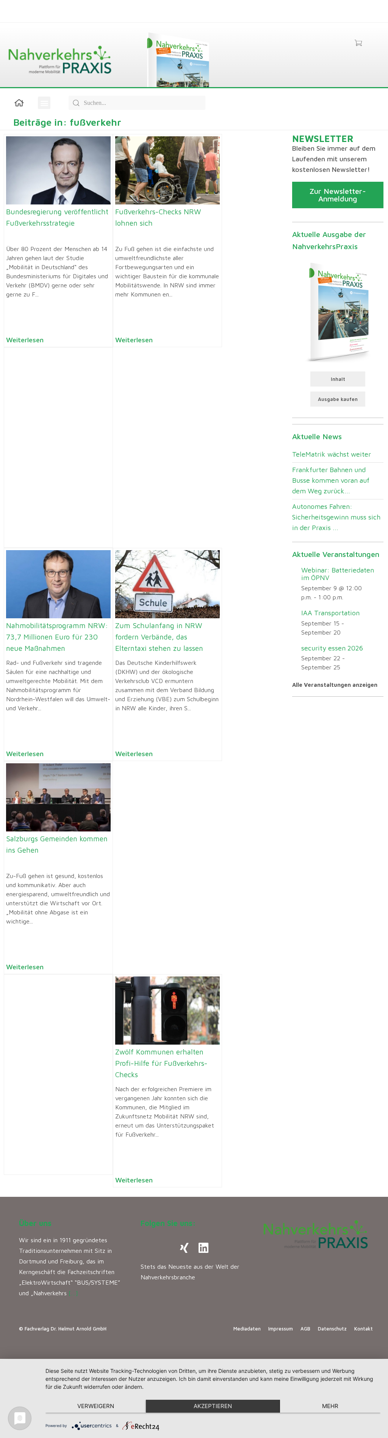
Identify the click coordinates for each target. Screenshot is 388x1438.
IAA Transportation (330, 613)
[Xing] (184, 1248)
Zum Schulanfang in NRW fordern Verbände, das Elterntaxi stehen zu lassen (159, 636)
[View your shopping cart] (358, 43)
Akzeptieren (213, 1406)
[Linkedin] (203, 1248)
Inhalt (338, 379)
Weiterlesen (25, 340)
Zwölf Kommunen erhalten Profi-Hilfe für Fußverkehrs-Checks (161, 1063)
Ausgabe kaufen (338, 399)
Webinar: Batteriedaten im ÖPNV (337, 574)
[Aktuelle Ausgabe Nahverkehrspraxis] (337, 311)
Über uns (35, 1223)
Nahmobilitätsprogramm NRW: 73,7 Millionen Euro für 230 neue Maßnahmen (57, 636)
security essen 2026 (332, 648)
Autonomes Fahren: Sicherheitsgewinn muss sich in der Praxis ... (336, 517)
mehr (330, 1406)
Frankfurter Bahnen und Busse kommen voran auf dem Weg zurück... (330, 480)
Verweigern (95, 1406)
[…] (73, 1293)
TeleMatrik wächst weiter (331, 454)
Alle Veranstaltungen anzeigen (334, 685)
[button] (44, 103)
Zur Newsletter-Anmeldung (338, 195)
